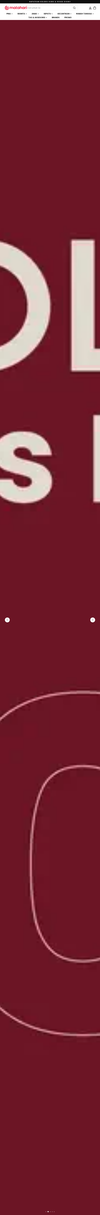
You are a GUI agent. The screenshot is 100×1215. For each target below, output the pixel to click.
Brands (56, 17)
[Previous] (7, 619)
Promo (68, 17)
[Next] (92, 619)
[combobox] (51, 7)
